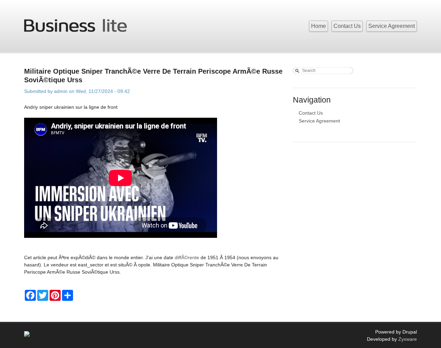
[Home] (75, 23)
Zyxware (407, 339)
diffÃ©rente (187, 257)
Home (318, 26)
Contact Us (347, 26)
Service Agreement (391, 26)
